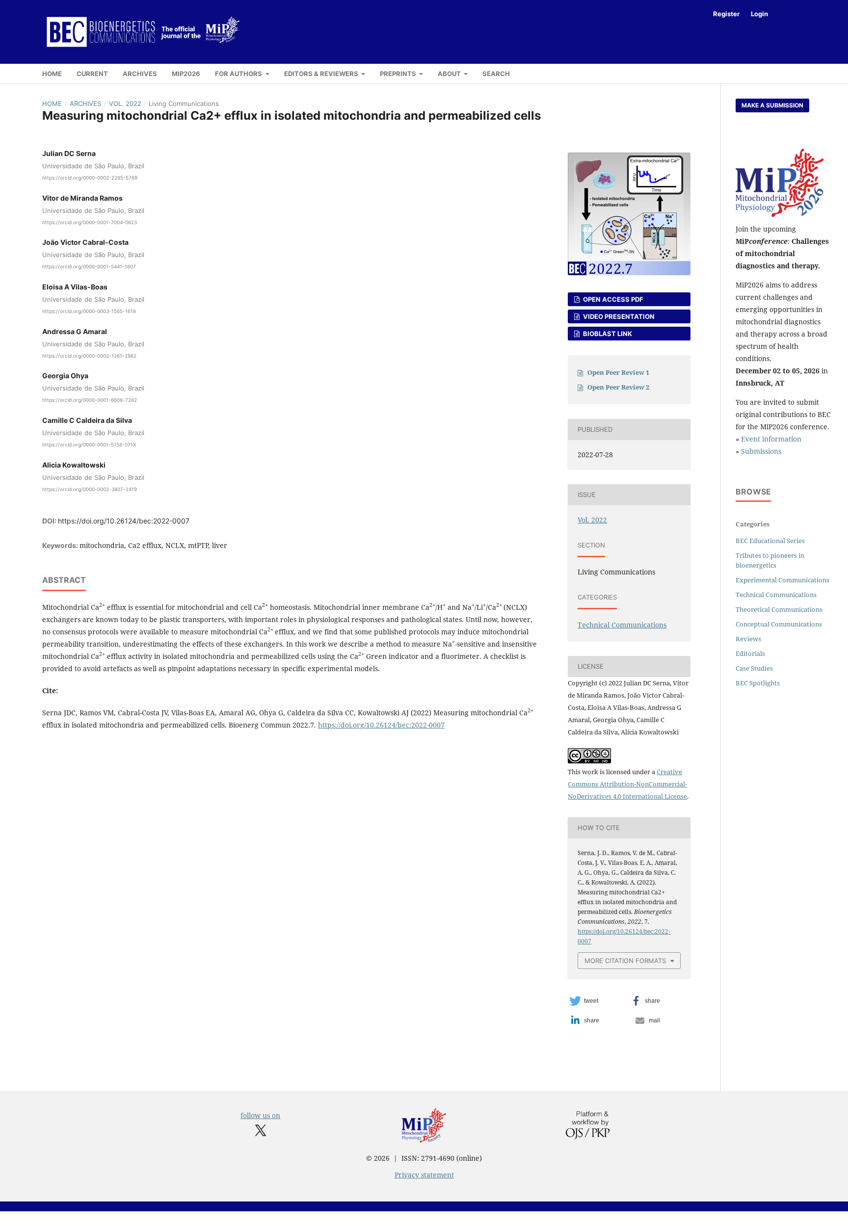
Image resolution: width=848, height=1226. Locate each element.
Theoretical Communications (779, 609)
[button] (597, 1000)
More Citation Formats (625, 961)
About (450, 74)
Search (496, 74)
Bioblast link (607, 334)
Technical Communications (622, 624)
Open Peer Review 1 (618, 372)
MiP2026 (186, 74)
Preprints (399, 74)
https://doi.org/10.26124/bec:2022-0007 (123, 521)
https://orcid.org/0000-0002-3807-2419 (89, 489)
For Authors (239, 74)
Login (759, 14)
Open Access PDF (612, 299)
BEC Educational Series (770, 540)
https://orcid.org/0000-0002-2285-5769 (89, 178)
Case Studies (754, 668)
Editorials (750, 653)
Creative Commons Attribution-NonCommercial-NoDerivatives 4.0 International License (627, 784)
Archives (140, 74)
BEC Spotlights (758, 682)
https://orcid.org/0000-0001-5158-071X (89, 444)
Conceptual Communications (779, 624)
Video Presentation (618, 316)
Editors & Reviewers (322, 74)
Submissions (761, 451)
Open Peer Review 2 (618, 387)
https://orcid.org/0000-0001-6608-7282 (89, 400)
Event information (771, 438)
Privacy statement (424, 1174)
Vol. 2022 (125, 103)
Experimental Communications (782, 579)
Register (726, 14)
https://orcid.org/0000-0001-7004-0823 (89, 222)
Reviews (748, 638)
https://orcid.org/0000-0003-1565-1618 (89, 311)
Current (92, 74)
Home (52, 74)
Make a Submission (772, 105)
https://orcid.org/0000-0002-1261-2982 (89, 355)
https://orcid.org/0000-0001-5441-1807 (89, 266)
